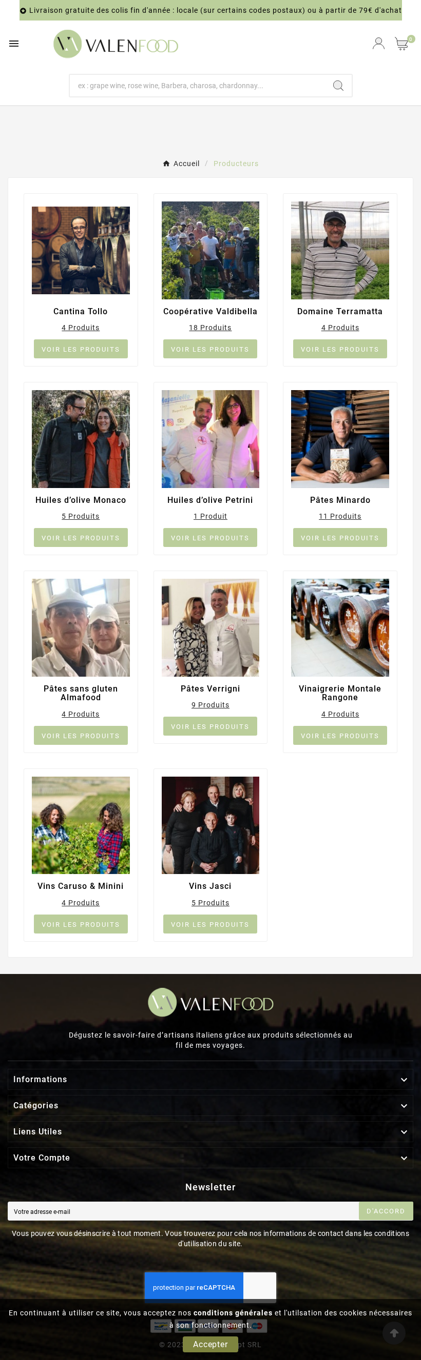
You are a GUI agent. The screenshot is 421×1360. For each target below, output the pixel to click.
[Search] (338, 85)
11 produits (340, 516)
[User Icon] (379, 43)
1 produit (210, 516)
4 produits (81, 327)
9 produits (210, 705)
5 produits (81, 516)
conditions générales (233, 1313)
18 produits (210, 327)
